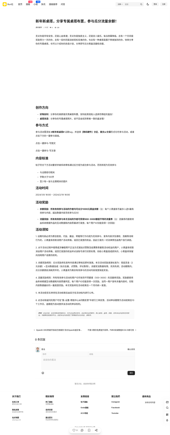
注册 (163, 4)
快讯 (43, 4)
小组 (35, 3)
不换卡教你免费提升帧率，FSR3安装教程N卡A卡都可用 (111, 330)
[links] (17, 403)
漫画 (28, 3)
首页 (20, 4)
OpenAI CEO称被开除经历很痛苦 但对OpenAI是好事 (58, 330)
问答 (63, 4)
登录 (155, 4)
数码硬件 (39, 27)
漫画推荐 (53, 4)
